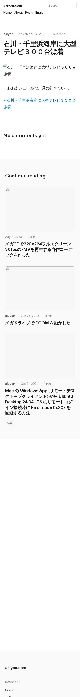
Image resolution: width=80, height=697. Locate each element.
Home (7, 12)
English (40, 12)
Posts (29, 12)
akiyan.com (12, 5)
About (18, 12)
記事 (9, 423)
